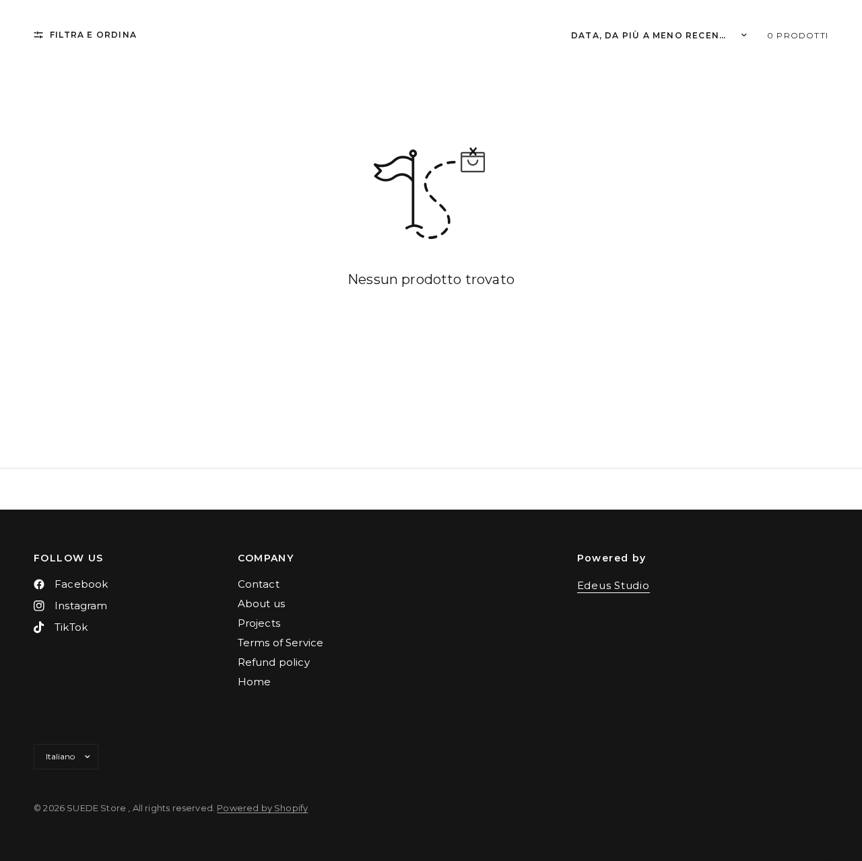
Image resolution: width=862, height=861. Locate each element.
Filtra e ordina (93, 35)
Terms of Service (281, 642)
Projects (259, 623)
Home (254, 681)
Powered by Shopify (262, 807)
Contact (258, 584)
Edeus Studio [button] (613, 585)
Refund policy (274, 662)
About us (261, 603)
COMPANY (266, 558)
